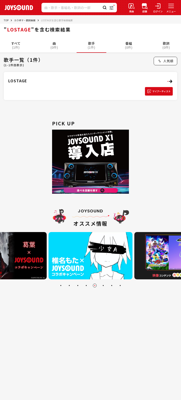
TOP (6, 20)
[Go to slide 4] (86, 285)
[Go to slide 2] (69, 285)
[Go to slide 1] (60, 285)
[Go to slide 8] (120, 285)
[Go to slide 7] (111, 285)
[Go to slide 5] (94, 285)
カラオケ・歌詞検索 (24, 20)
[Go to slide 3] (77, 285)
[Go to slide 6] (103, 285)
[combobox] (165, 61)
